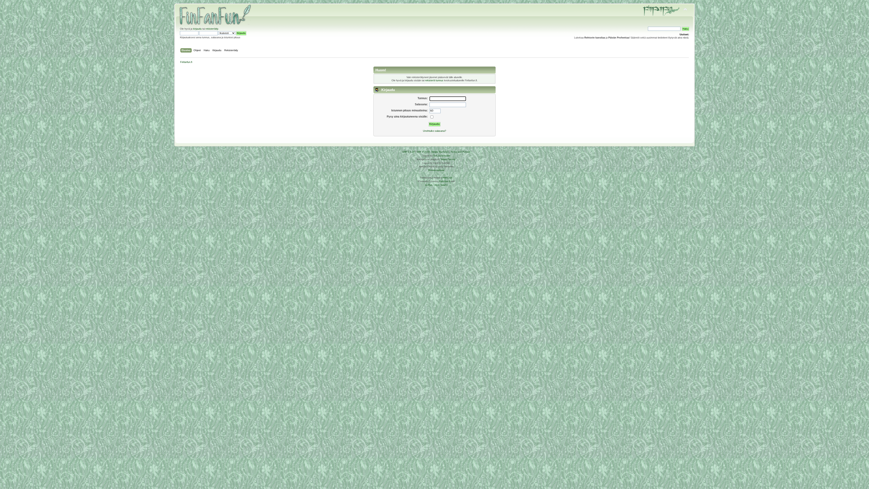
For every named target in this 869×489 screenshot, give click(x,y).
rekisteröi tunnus (434, 80)
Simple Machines (440, 152)
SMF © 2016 (423, 152)
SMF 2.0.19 (408, 152)
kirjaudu (197, 28)
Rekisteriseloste (436, 170)
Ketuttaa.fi (444, 181)
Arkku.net (447, 177)
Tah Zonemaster (441, 155)
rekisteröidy (211, 28)
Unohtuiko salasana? (434, 130)
